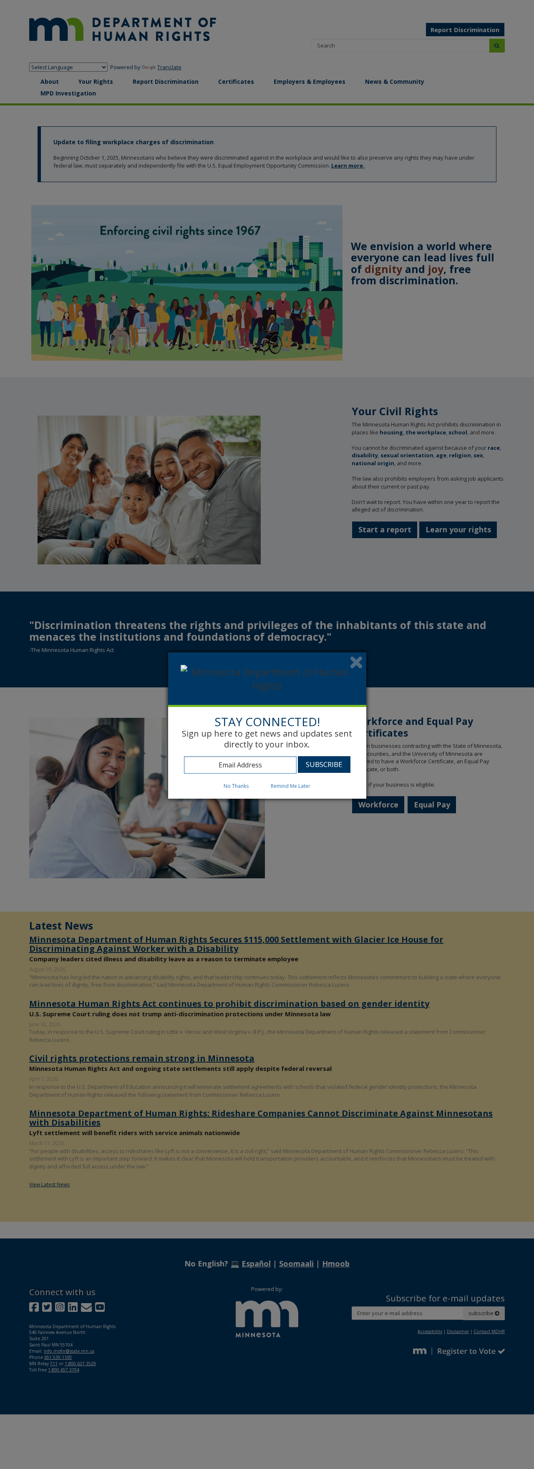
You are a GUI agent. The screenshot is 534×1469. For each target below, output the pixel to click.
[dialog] (267, 725)
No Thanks (236, 786)
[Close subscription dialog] (356, 662)
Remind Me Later (290, 786)
